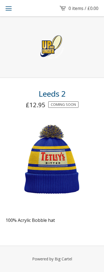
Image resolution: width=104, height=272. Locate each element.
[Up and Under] (52, 47)
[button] (9, 8)
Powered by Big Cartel (52, 258)
